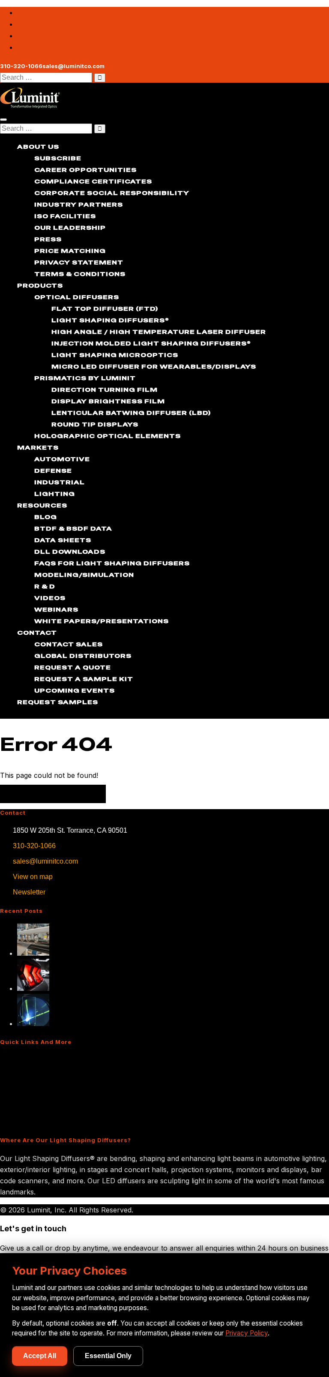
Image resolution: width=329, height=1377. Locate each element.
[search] (46, 77)
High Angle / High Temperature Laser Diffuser (158, 332)
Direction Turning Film (104, 389)
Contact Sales (68, 644)
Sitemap (17, 1121)
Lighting (54, 494)
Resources (42, 505)
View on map (33, 876)
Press (48, 239)
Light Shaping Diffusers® (110, 320)
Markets (38, 447)
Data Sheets (62, 540)
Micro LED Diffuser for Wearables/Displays (153, 366)
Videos (50, 598)
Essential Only (108, 1355)
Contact (37, 632)
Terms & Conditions (80, 274)
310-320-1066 (34, 845)
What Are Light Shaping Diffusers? (60, 1060)
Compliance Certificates (93, 181)
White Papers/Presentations (101, 621)
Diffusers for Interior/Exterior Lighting (65, 1075)
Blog (45, 517)
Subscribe (57, 158)
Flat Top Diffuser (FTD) (104, 308)
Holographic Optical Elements (107, 436)
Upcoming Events (74, 690)
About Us (38, 146)
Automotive (62, 459)
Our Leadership (70, 227)
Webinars (56, 609)
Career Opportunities (85, 170)
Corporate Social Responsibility (111, 193)
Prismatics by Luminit (85, 378)
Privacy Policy (246, 1333)
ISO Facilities (65, 216)
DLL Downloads (69, 551)
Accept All (39, 1355)
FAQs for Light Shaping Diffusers (112, 563)
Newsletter (29, 892)
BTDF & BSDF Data (73, 528)
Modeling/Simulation (84, 575)
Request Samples (57, 702)
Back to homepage (53, 794)
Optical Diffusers (76, 297)
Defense (53, 470)
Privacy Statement (78, 262)
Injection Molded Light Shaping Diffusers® (151, 343)
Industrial (59, 482)
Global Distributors (83, 656)
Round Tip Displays (94, 424)
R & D (44, 586)
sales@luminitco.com (45, 861)
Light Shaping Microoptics (114, 355)
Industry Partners (78, 204)
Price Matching (70, 251)
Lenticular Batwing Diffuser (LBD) (131, 413)
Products (40, 285)
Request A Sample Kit (83, 679)
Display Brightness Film (108, 401)
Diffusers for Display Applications (58, 1090)
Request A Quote (72, 667)
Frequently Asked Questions (50, 1106)
